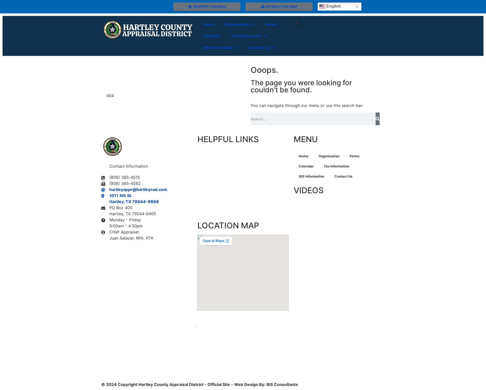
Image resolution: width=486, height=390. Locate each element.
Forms (271, 24)
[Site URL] (146, 29)
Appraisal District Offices (222, 151)
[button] (298, 22)
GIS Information (217, 47)
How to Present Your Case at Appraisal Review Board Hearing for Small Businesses (337, 220)
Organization (237, 24)
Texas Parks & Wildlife (219, 209)
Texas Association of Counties (227, 171)
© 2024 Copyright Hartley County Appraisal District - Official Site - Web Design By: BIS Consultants (199, 384)
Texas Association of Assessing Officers (237, 200)
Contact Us (259, 47)
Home (208, 24)
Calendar (211, 35)
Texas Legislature (215, 190)
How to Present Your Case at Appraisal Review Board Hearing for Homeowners (333, 206)
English (333, 6)
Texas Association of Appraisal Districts (236, 161)
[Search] (378, 119)
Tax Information (246, 35)
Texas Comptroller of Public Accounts (234, 180)
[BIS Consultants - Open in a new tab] (243, 346)
